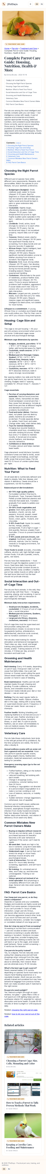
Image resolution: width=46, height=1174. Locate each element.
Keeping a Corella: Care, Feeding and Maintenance (20, 1146)
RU (42, 4)
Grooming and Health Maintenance (19, 95)
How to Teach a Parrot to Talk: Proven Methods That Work (22, 1104)
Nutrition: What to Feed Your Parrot (19, 89)
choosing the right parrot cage (24, 1010)
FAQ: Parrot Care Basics (15, 104)
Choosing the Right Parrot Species (19, 83)
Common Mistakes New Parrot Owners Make (23, 101)
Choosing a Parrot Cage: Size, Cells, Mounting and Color (22, 1062)
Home (6, 48)
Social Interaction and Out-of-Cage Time (21, 92)
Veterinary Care (12, 98)
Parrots (15, 48)
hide (18, 143)
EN (37, 4)
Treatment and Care (28, 48)
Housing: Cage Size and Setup (17, 86)
